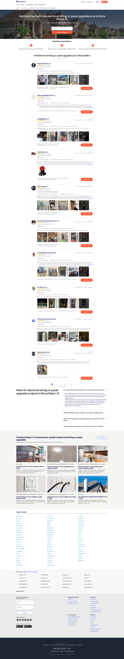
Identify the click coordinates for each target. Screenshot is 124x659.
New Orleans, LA (67, 581)
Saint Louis (50, 537)
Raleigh (49, 553)
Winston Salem (51, 555)
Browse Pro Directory (73, 601)
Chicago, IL (66, 575)
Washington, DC (88, 587)
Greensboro (50, 551)
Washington (19, 546)
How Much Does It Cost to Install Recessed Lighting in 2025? (60, 467)
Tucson (18, 521)
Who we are (93, 618)
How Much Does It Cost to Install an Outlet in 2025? (30, 467)
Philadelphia (81, 521)
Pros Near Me (93, 607)
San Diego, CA (23, 587)
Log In (97, 1)
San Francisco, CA (46, 587)
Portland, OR (44, 584)
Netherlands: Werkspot (70, 645)
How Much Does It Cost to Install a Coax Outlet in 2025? (61, 497)
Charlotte (49, 549)
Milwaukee (81, 560)
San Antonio (81, 544)
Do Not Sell (63, 649)
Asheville (49, 546)
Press (91, 623)
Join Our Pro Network (73, 618)
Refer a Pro (92, 605)
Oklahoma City (51, 565)
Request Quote (87, 88)
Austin (79, 532)
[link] (62, 65)
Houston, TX (44, 578)
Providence (81, 525)
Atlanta (18, 560)
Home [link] (17, 8)
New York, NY (88, 581)
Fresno (18, 523)
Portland (80, 516)
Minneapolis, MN (45, 581)
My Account (93, 599)
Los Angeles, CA (67, 578)
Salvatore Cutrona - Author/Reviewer (57, 464)
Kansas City (50, 535)
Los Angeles (19, 528)
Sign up (25, 612)
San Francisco (20, 537)
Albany (49, 542)
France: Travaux (45, 645)
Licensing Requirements (95, 611)
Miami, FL (86, 578)
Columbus (49, 562)
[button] (42, 80)
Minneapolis (50, 530)
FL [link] (21, 8)
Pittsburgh (80, 523)
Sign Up (104, 1)
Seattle (80, 555)
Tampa (18, 558)
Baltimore (49, 521)
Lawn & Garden (29, 4)
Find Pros (70, 599)
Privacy (54, 649)
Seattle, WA (66, 587)
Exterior (23, 4)
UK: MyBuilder (79, 645)
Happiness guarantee (95, 629)
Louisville (49, 516)
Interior (18, 4)
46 (71, 384)
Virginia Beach (82, 553)
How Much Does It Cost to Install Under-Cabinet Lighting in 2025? (90, 467)
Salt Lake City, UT (67, 584)
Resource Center (94, 603)
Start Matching (62, 32)
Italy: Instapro (62, 645)
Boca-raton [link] (25, 8)
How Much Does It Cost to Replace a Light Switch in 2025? (29, 497)
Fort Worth (81, 539)
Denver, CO (22, 578)
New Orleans (50, 518)
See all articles (102, 437)
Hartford (18, 544)
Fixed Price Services (72, 603)
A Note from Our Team (95, 609)
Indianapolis (19, 565)
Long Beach (19, 525)
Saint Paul (49, 532)
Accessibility (68, 649)
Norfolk (80, 549)
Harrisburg (81, 518)
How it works (93, 616)
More (35, 4)
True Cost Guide (94, 601)
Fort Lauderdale (20, 549)
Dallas (79, 535)
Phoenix (18, 518)
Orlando (18, 555)
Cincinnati (49, 558)
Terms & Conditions (70, 651)
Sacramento (19, 532)
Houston (80, 542)
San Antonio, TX (88, 584)
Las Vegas (49, 539)
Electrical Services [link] (34, 8)
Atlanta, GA (22, 575)
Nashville (80, 530)
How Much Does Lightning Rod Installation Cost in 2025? (92, 497)
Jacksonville (19, 551)
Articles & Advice (42, 4)
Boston (49, 523)
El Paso (80, 537)
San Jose (18, 539)
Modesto (18, 530)
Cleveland (49, 560)
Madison (80, 558)
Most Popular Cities (21, 571)
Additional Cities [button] (19, 591)
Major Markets (21, 512)
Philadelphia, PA (23, 584)
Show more (90, 107)
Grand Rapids (50, 528)
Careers (92, 621)
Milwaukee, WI (23, 581)
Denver (18, 542)
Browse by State (32, 571)
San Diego (19, 535)
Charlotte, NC (44, 575)
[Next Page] (76, 384)
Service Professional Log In (74, 616)
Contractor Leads (72, 623)
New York (49, 544)
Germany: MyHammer (54, 645)
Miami (17, 553)
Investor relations (94, 625)
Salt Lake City (81, 546)
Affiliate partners (94, 631)
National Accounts (72, 625)
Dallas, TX (86, 575)
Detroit (49, 525)
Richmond (80, 551)
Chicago (18, 562)
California (58, 649)
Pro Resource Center (72, 621)
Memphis (80, 528)
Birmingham (19, 516)
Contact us (92, 627)
